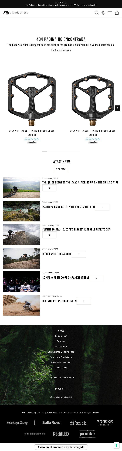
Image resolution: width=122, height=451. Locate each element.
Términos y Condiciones (61, 357)
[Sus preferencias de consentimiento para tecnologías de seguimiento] (116, 445)
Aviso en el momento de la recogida (61, 447)
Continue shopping (61, 50)
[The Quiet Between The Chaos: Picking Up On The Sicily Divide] (21, 187)
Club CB (92, 5)
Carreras (61, 341)
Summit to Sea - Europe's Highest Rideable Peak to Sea (76, 229)
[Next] (117, 108)
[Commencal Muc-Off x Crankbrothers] (21, 281)
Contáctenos (61, 336)
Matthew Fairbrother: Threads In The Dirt (68, 206)
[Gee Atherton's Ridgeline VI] (21, 305)
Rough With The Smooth (57, 253)
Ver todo (61, 169)
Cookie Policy (61, 367)
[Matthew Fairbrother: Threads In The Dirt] (21, 211)
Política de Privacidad (61, 362)
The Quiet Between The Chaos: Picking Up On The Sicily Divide (80, 182)
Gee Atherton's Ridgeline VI (59, 300)
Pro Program (61, 346)
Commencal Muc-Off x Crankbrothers (65, 277)
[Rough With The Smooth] (21, 258)
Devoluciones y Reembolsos (61, 351)
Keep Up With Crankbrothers (60, 377)
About (61, 330)
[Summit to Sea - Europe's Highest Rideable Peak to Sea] (21, 234)
